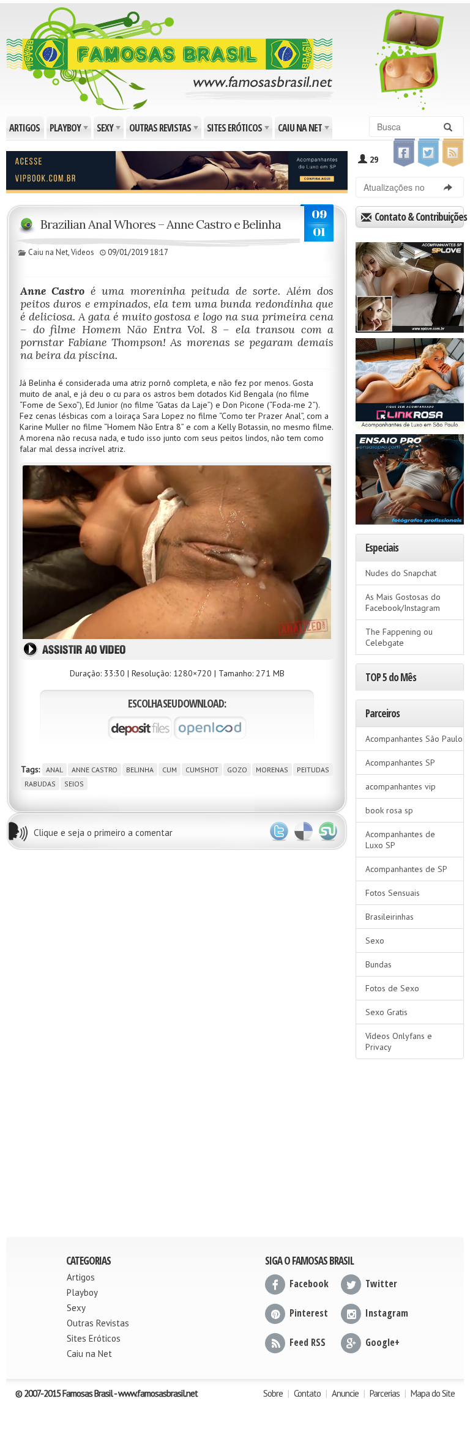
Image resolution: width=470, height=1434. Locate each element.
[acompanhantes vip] (177, 170)
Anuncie (345, 1393)
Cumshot (201, 769)
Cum (169, 769)
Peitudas (313, 769)
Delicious (303, 831)
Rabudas (40, 783)
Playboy (70, 130)
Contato (307, 1393)
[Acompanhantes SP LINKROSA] (410, 379)
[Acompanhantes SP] (410, 283)
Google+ (382, 1342)
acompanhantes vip (400, 786)
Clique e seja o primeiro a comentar (103, 832)
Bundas (378, 964)
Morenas (272, 769)
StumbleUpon (328, 831)
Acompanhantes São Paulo (414, 738)
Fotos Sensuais (392, 892)
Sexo (374, 940)
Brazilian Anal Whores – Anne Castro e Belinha (160, 224)
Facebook (309, 1283)
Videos (82, 252)
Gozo (237, 769)
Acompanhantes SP (400, 762)
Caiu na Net (304, 130)
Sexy (109, 130)
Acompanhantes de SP (406, 868)
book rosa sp (389, 810)
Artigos (24, 128)
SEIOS (74, 783)
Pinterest (308, 1313)
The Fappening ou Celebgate (399, 637)
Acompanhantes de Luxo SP (400, 840)
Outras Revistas (164, 130)
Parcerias (385, 1393)
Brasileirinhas (389, 916)
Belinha (140, 769)
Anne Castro (95, 769)
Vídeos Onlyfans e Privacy (398, 1041)
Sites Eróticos (239, 130)
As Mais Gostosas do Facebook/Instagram (403, 602)
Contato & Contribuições (418, 217)
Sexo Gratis (386, 1012)
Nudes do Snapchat (400, 572)
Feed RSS (307, 1342)
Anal (54, 769)
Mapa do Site (433, 1393)
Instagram (386, 1313)
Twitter (279, 831)
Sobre (273, 1393)
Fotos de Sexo (392, 988)
